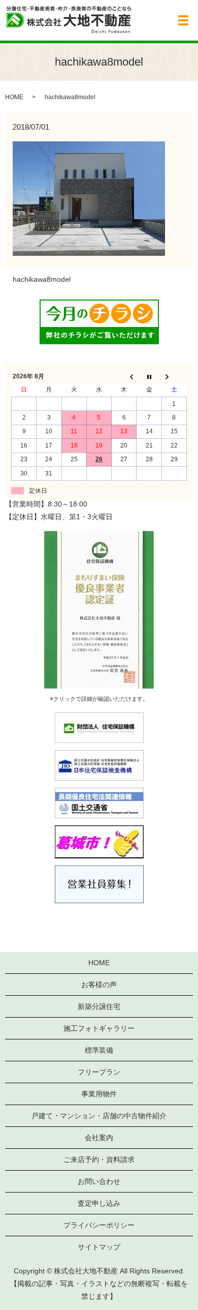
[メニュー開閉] (183, 20)
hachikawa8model (42, 279)
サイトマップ (99, 1247)
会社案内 (99, 1138)
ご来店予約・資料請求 (99, 1159)
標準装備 (99, 1050)
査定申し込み (99, 1203)
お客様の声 (99, 984)
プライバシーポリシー (99, 1225)
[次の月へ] (173, 376)
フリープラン (99, 1072)
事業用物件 (99, 1094)
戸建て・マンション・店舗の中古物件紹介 (99, 1116)
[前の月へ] (124, 376)
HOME (14, 97)
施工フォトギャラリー (99, 1028)
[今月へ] (149, 376)
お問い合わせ (99, 1181)
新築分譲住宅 (99, 1006)
